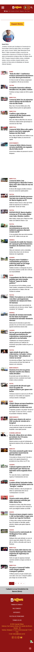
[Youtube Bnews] (21, 637)
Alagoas (22, 11)
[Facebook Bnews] (13, 637)
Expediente (16, 612)
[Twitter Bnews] (15, 637)
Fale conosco (17, 608)
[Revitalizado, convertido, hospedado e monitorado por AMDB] (31, 641)
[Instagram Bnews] (18, 637)
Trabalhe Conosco (16, 604)
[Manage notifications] (30, 648)
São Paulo (27, 11)
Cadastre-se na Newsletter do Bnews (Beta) (17, 590)
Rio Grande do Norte (14, 11)
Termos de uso (17, 620)
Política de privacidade (16, 616)
